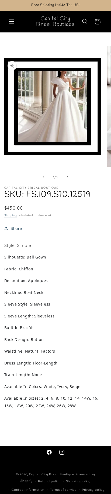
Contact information (28, 490)
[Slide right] (68, 177)
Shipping (10, 215)
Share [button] (16, 228)
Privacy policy (93, 490)
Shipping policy (78, 481)
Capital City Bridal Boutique (52, 474)
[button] (11, 21)
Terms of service (63, 490)
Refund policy (49, 481)
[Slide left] (43, 177)
